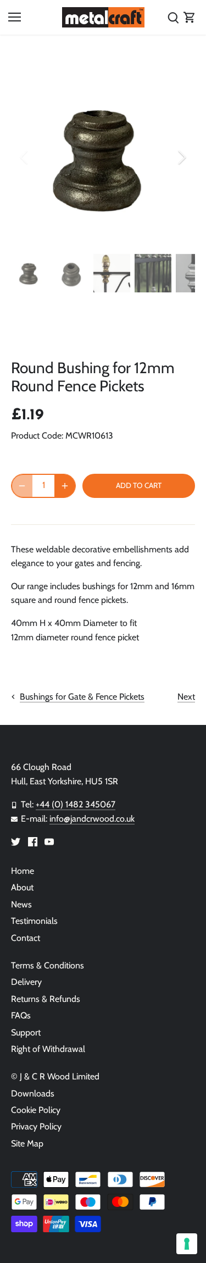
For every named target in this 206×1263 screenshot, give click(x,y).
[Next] (181, 157)
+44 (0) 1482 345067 (75, 804)
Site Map (27, 1143)
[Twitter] (15, 841)
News (21, 904)
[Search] (173, 17)
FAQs (21, 1015)
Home (22, 871)
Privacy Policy (36, 1126)
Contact (25, 938)
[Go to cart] (189, 17)
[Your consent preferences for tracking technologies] (186, 1243)
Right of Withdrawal (48, 1049)
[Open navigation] (14, 17)
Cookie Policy (35, 1110)
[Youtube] (49, 841)
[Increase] (64, 485)
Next (186, 696)
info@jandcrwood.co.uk (92, 818)
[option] (103, 157)
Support (26, 1032)
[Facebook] (32, 841)
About (22, 887)
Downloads (32, 1093)
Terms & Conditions (47, 965)
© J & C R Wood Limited (55, 1076)
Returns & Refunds (45, 999)
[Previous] (24, 157)
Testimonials (34, 921)
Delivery (26, 982)
